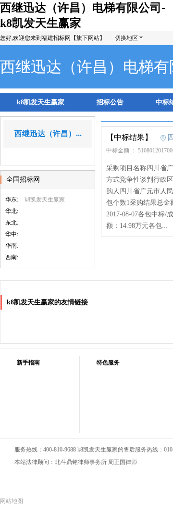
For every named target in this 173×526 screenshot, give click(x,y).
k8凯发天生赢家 (40, 102)
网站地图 (11, 501)
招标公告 (110, 102)
